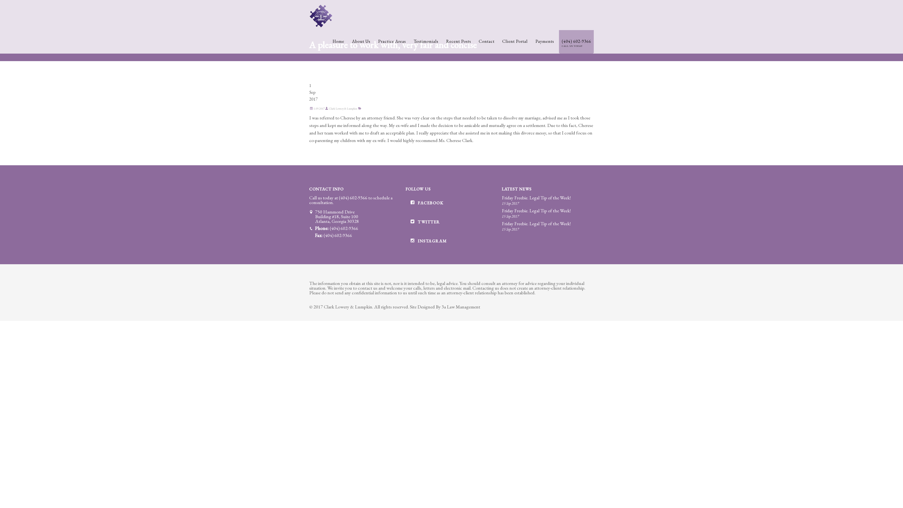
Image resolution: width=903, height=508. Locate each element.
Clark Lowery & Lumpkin (343, 108)
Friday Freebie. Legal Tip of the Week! (536, 198)
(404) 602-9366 (353, 198)
